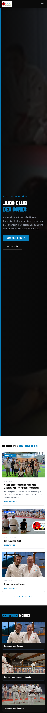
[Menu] (42, 4)
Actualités (12, 246)
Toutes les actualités (23, 597)
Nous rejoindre (14, 238)
